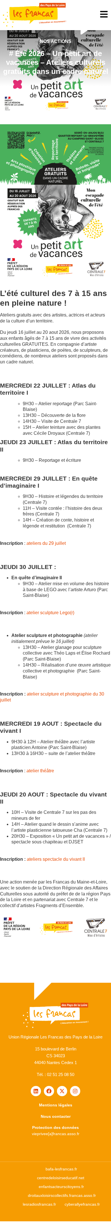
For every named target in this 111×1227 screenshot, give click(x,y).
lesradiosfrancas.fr (39, 1204)
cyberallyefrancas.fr (82, 1204)
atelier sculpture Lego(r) (50, 612)
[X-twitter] (62, 1091)
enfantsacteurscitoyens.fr (61, 1186)
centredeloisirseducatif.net (60, 1178)
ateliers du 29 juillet (46, 543)
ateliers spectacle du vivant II (56, 859)
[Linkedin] (36, 1091)
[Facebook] (49, 1091)
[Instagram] (75, 1091)
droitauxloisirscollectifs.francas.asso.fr (62, 1195)
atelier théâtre (40, 770)
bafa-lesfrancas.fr (61, 1169)
